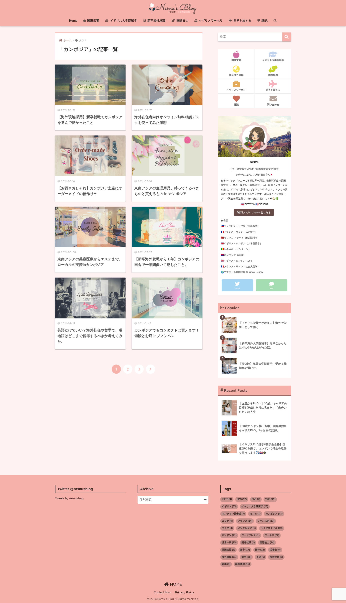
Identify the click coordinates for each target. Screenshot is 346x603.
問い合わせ (273, 104)
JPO (242, 499)
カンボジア (274, 513)
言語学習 (276, 557)
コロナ (227, 520)
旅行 (260, 549)
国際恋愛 (228, 549)
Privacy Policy (184, 592)
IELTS (227, 499)
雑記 (264, 20)
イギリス (229, 506)
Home (73, 20)
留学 (246, 557)
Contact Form (163, 592)
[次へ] (150, 369)
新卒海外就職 (156, 20)
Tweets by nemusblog (69, 498)
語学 (226, 564)
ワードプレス (250, 535)
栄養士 (275, 549)
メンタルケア (247, 528)
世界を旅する (241, 20)
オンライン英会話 (233, 513)
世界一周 (229, 542)
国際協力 (182, 20)
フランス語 (265, 520)
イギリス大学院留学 (123, 20)
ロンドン (229, 535)
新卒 (245, 549)
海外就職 (229, 557)
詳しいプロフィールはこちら (255, 212)
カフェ (255, 513)
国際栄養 (92, 20)
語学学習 (242, 564)
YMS (270, 499)
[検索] (286, 36)
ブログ (227, 528)
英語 (260, 557)
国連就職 (248, 542)
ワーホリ (272, 535)
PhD (256, 499)
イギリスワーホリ (210, 20)
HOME (175, 584)
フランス (245, 520)
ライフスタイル (272, 528)
